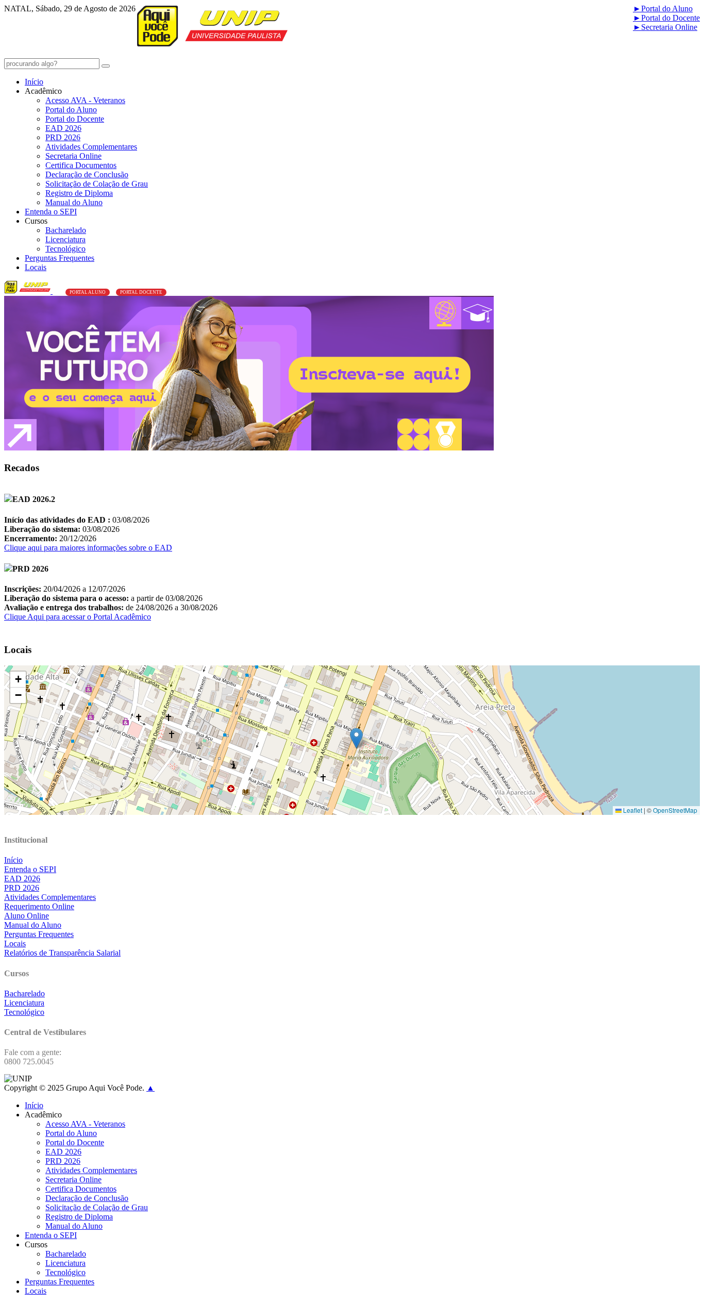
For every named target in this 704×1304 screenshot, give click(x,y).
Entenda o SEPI (51, 211)
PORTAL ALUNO (88, 292)
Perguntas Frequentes (59, 258)
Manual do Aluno (74, 202)
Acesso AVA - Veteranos (85, 100)
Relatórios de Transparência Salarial (62, 952)
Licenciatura (65, 239)
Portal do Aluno (663, 8)
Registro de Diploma (79, 193)
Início (34, 81)
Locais (35, 267)
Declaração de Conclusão (86, 174)
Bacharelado (65, 230)
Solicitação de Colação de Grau (96, 183)
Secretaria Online (665, 27)
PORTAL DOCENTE (141, 292)
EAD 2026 (63, 128)
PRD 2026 (62, 137)
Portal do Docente (666, 17)
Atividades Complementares (91, 146)
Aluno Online (26, 915)
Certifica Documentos (80, 165)
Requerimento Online (39, 906)
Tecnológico (65, 248)
